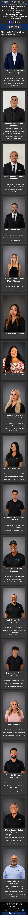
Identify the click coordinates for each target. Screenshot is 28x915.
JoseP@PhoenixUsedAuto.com (14, 128)
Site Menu (14, 27)
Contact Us (15, 903)
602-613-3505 (15, 19)
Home (7, 903)
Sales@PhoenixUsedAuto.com (14, 835)
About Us (10, 903)
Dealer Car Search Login (13, 908)
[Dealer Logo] (14, 3)
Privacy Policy (19, 903)
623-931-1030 (15, 12)
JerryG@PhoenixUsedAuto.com (14, 886)
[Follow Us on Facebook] (9, 22)
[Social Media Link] (12, 22)
